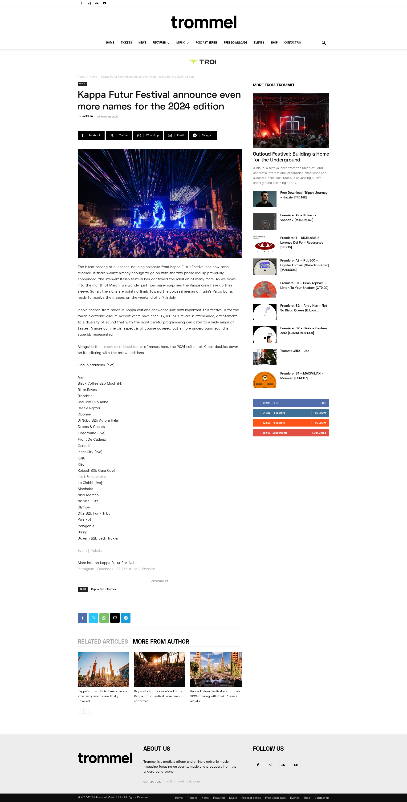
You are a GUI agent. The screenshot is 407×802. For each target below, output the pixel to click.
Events (259, 43)
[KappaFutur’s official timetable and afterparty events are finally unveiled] (103, 669)
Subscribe (319, 432)
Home (110, 43)
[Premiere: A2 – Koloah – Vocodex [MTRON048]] (265, 221)
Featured (159, 43)
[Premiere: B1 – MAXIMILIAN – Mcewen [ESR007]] (265, 379)
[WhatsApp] (104, 618)
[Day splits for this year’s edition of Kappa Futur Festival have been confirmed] (159, 669)
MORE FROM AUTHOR (161, 642)
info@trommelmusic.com (181, 781)
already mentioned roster (122, 347)
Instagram (86, 569)
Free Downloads (235, 43)
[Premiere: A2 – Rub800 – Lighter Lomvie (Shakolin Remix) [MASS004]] (265, 266)
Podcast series (206, 43)
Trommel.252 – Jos (294, 351)
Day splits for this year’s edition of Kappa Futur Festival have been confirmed (159, 696)
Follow (320, 413)
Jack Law (87, 116)
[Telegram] (125, 618)
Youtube (131, 569)
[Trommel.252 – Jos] (265, 357)
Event (82, 550)
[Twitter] (93, 618)
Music (180, 43)
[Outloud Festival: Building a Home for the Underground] (291, 120)
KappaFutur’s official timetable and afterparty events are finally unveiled (103, 696)
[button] (323, 43)
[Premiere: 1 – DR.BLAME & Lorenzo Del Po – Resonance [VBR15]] (265, 244)
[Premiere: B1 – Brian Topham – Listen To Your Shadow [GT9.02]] (265, 289)
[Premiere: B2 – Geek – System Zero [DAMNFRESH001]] (265, 334)
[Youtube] (104, 3)
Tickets (126, 43)
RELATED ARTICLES (103, 642)
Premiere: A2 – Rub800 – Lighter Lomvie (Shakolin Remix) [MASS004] (304, 265)
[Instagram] (89, 3)
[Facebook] (81, 3)
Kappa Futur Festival (103, 589)
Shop (274, 43)
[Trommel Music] (203, 22)
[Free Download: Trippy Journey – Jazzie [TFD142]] (265, 199)
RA (118, 569)
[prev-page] (81, 711)
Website (148, 569)
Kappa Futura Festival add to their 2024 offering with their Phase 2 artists (215, 696)
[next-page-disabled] (88, 711)
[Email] (115, 618)
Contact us (292, 43)
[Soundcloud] (96, 3)
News (142, 43)
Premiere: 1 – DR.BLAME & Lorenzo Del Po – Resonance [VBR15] (301, 243)
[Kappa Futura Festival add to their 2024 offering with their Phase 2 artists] (216, 669)
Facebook (105, 569)
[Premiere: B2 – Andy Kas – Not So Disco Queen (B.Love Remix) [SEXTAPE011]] (265, 312)
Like (323, 403)
